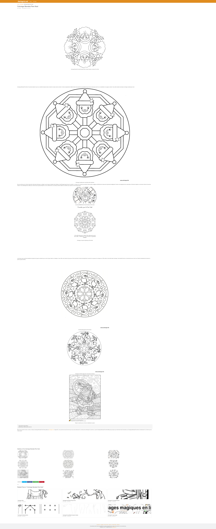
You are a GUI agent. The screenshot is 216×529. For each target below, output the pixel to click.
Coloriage (34, 1)
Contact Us (98, 524)
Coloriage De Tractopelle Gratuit (113, 500)
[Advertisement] (85, 18)
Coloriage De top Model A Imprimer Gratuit (70, 515)
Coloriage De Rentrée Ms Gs (23, 515)
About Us (110, 524)
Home (31, 1)
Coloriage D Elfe (21, 500)
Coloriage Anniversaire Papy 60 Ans (69, 500)
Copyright (102, 524)
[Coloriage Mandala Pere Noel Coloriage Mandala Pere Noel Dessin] (68, 468)
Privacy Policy (114, 524)
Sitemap (118, 524)
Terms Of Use (106, 524)
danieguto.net (23, 1)
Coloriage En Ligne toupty (112, 515)
